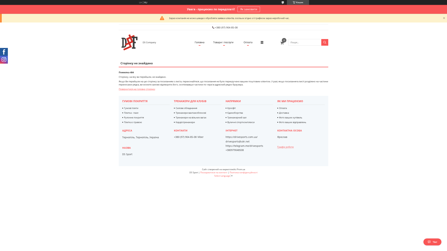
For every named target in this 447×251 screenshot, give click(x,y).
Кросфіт (231, 108)
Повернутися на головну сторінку (137, 89)
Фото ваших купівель (290, 117)
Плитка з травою (133, 122)
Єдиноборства (235, 112)
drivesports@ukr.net (238, 141)
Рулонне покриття (134, 117)
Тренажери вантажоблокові (191, 112)
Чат (435, 242)
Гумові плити (131, 108)
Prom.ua (241, 169)
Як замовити (248, 9)
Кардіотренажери (185, 122)
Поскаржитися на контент (213, 172)
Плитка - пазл (131, 112)
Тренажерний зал (236, 117)
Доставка (284, 112)
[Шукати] (324, 42)
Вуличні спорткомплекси (241, 122)
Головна (199, 42)
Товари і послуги (223, 42)
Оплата (248, 42)
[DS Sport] (129, 42)
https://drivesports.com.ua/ (242, 137)
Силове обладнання (186, 108)
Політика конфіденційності (244, 172)
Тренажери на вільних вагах (191, 117)
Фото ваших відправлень (292, 122)
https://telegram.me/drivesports (244, 145)
